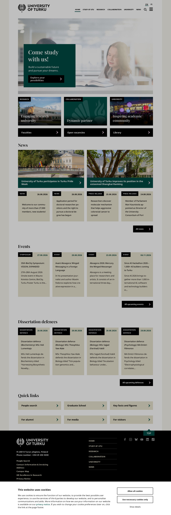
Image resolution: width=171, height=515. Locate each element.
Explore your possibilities (37, 79)
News (138, 9)
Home (77, 9)
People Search (23, 461)
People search (29, 405)
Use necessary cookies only (135, 499)
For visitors (119, 419)
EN (146, 4)
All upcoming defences (133, 382)
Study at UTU (88, 9)
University (129, 9)
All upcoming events (134, 304)
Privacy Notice (24, 478)
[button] (151, 9)
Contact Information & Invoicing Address (32, 466)
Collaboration (114, 9)
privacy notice (43, 504)
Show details (135, 507)
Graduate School (76, 405)
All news (140, 229)
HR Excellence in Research (29, 475)
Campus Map (23, 471)
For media (73, 419)
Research (101, 9)
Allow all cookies (135, 491)
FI (151, 4)
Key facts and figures (125, 405)
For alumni (27, 419)
